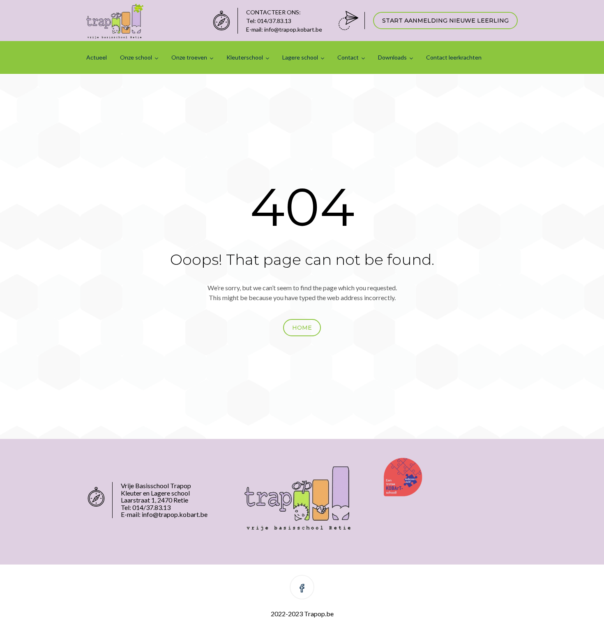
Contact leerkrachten (454, 57)
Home (302, 327)
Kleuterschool (244, 57)
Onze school (136, 57)
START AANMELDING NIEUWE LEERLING (445, 20)
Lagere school (300, 57)
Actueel (96, 57)
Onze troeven (189, 57)
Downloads (392, 57)
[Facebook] (302, 588)
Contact (348, 57)
